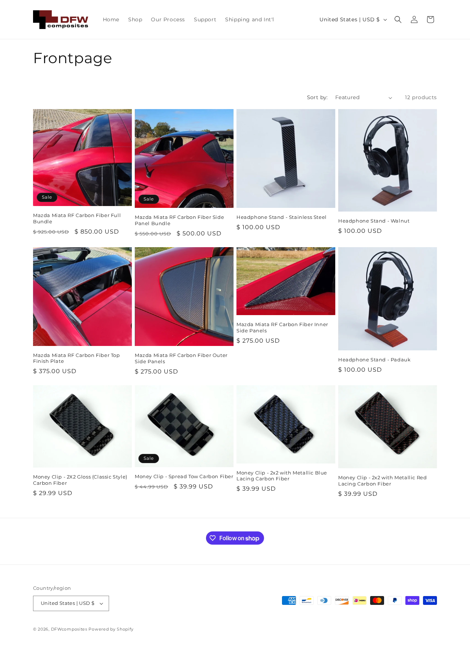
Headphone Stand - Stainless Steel (281, 217)
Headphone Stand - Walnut (373, 221)
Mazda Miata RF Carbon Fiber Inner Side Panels (282, 327)
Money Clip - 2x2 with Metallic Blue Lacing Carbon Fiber (281, 476)
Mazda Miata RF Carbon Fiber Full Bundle (77, 218)
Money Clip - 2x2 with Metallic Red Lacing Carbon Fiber (382, 480)
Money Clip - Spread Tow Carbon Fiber (184, 476)
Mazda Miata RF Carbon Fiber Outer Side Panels (181, 358)
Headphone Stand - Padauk (374, 359)
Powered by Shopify (111, 629)
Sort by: (317, 97)
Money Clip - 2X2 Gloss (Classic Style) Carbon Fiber (80, 480)
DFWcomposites (70, 629)
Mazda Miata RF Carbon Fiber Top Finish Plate (76, 358)
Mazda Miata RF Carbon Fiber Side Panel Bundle (179, 220)
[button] (398, 19)
